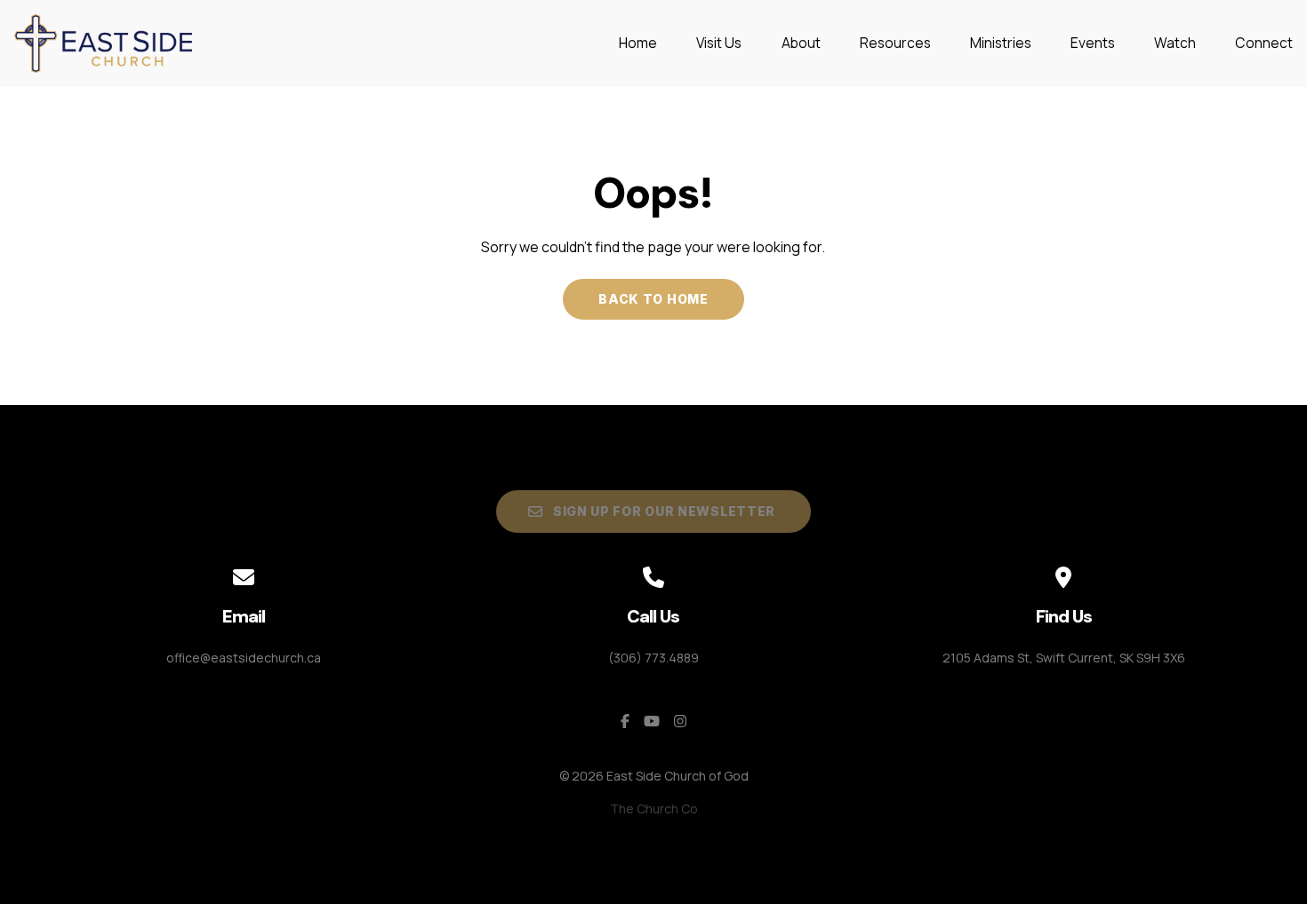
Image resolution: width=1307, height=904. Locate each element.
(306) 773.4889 (653, 657)
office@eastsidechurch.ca (243, 657)
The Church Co (654, 808)
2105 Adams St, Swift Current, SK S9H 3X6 (1063, 657)
